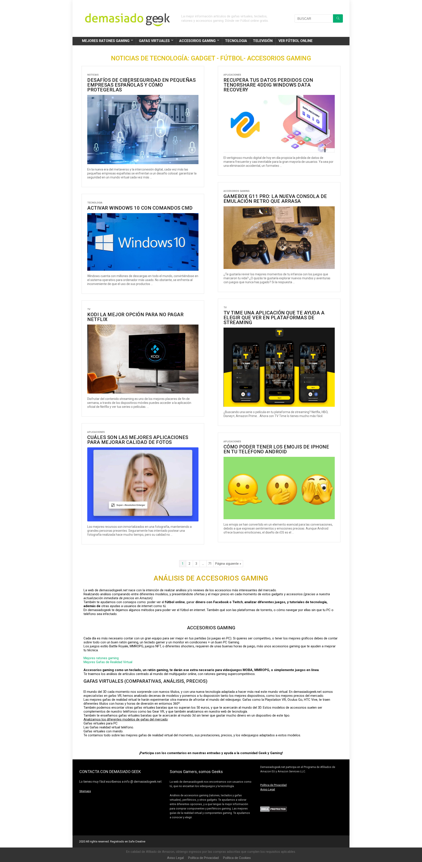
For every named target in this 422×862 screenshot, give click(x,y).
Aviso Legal (267, 789)
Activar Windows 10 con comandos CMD (140, 208)
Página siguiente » (228, 564)
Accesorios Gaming (197, 41)
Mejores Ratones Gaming (105, 41)
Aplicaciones (232, 74)
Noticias (93, 74)
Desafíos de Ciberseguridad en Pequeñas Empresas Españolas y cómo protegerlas (141, 85)
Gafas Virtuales (154, 41)
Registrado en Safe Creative (127, 841)
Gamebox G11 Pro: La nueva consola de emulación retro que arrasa (275, 199)
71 (210, 564)
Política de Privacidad (273, 785)
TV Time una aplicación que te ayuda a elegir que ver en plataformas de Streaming (274, 317)
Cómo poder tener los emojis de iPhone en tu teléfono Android (276, 449)
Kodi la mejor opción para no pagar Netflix (135, 317)
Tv (225, 307)
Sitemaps (85, 791)
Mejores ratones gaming (101, 658)
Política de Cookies (237, 858)
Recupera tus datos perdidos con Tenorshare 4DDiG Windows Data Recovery (268, 85)
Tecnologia (236, 41)
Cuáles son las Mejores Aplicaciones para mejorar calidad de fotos (137, 440)
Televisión (263, 41)
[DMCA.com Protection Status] (273, 808)
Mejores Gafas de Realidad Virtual (108, 662)
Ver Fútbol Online (295, 41)
